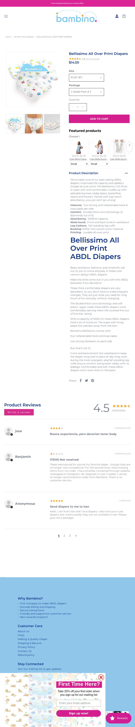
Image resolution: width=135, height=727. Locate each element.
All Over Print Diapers (24, 37)
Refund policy (26, 655)
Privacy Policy (26, 647)
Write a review (19, 412)
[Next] (20, 57)
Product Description (83, 173)
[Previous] (12, 57)
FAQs (21, 635)
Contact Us (24, 651)
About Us (23, 631)
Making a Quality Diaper (32, 639)
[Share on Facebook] (80, 380)
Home (8, 37)
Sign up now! (78, 713)
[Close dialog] (101, 677)
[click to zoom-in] (55, 57)
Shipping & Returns (29, 643)
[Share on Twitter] (86, 380)
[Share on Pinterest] (92, 380)
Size (71, 71)
